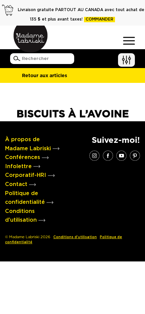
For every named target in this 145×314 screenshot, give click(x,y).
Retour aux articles (44, 75)
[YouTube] (121, 155)
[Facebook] (108, 155)
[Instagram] (94, 155)
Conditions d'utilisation (75, 237)
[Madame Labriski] (30, 39)
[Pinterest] (135, 155)
